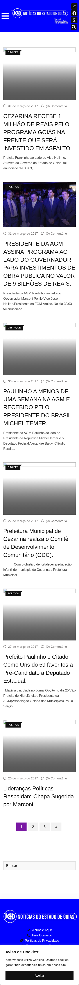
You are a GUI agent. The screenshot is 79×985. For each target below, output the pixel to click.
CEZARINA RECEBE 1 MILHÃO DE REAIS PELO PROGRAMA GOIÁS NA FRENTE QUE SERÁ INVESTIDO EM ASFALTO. (37, 132)
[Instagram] (74, 6)
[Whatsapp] (74, 20)
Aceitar (39, 975)
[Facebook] (74, 13)
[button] (5, 16)
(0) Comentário (56, 106)
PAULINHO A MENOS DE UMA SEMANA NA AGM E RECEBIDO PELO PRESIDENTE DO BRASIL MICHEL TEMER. (37, 407)
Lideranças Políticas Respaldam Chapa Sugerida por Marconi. (38, 796)
